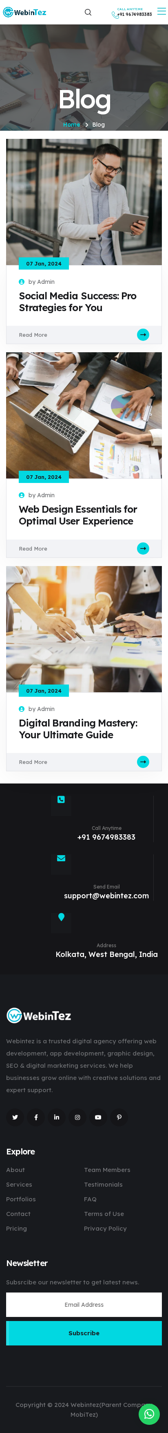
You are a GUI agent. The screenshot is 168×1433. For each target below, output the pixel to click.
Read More (33, 334)
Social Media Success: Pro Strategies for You (77, 302)
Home (71, 124)
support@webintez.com (106, 895)
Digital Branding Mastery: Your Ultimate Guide (78, 729)
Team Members (107, 1170)
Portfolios (21, 1199)
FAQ (90, 1199)
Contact (18, 1214)
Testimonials (103, 1184)
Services (19, 1184)
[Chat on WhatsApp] (149, 1414)
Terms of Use (104, 1214)
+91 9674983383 (106, 837)
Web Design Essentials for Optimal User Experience (78, 515)
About (15, 1170)
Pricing (16, 1228)
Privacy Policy (105, 1228)
